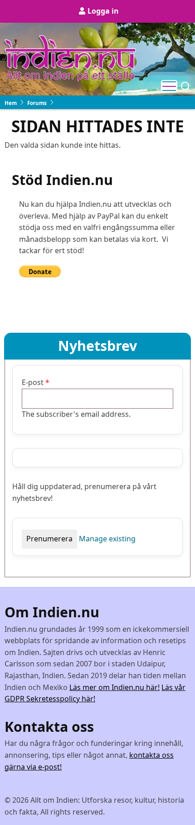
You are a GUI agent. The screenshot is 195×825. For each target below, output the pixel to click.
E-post (33, 382)
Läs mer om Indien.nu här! (114, 687)
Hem (11, 103)
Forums (37, 103)
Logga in (103, 11)
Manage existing (107, 539)
